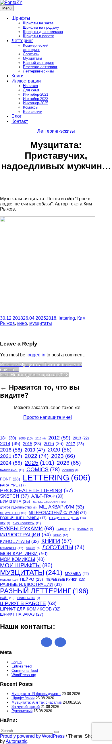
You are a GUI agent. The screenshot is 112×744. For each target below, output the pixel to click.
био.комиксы (27, 523)
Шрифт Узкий (22, 698)
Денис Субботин (49, 501)
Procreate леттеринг (40, 67)
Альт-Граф (47, 496)
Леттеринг (22, 40)
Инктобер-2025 (35, 103)
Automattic (16, 741)
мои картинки (24, 553)
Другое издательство (18, 507)
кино (22, 323)
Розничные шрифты (23, 518)
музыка (77, 574)
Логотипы (31, 54)
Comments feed (24, 670)
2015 (32, 443)
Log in (16, 662)
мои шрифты (26, 565)
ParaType (13, 485)
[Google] (46, 642)
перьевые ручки (65, 579)
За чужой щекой (25, 706)
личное (33, 548)
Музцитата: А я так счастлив (36, 702)
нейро (31, 579)
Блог (16, 116)
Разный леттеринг (38, 62)
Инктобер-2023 (35, 99)
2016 (53, 443)
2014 (10, 443)
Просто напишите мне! (47, 417)
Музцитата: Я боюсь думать (36, 694)
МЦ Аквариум (61, 507)
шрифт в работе (28, 603)
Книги (17, 75)
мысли (9, 579)
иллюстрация (25, 534)
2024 (11, 463)
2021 (11, 456)
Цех (5, 523)
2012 (59, 438)
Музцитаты (32, 58)
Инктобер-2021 (35, 94)
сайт (7, 598)
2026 (69, 463)
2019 (35, 450)
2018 (51, 318)
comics (43, 469)
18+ (8, 438)
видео (66, 529)
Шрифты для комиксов (43, 32)
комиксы (11, 548)
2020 (60, 450)
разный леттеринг (44, 591)
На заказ (30, 86)
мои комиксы (22, 559)
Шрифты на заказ (38, 23)
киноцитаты (19, 541)
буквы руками (27, 528)
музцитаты (40, 323)
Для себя (31, 90)
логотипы (63, 547)
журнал (85, 529)
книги (56, 541)
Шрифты (20, 18)
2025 (39, 462)
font (10, 479)
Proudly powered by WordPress (32, 736)
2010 (40, 438)
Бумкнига (15, 501)
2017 (75, 443)
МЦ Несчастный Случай (57, 513)
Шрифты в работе (38, 36)
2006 (26, 438)
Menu (6, 8)
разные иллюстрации (31, 584)
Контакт (19, 121)
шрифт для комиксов (30, 608)
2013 (81, 438)
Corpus (70, 470)
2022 (37, 456)
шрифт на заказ (21, 614)
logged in (35, 354)
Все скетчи (32, 111)
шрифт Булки (28, 598)
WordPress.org (23, 675)
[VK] (60, 642)
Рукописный (21, 711)
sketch (14, 496)
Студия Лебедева (67, 518)
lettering (67, 318)
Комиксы (30, 107)
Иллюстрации (26, 80)
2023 (63, 456)
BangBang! (12, 470)
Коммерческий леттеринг (35, 47)
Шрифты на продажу (41, 27)
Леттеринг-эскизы (38, 71)
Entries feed (21, 666)
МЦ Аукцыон (13, 513)
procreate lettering (36, 490)
